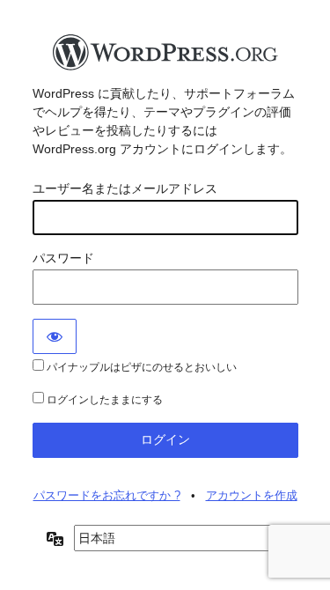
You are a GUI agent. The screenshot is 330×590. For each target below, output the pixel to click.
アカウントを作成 (251, 495)
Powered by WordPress (165, 57)
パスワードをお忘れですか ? (106, 495)
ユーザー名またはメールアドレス (125, 188)
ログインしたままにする (103, 400)
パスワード (63, 258)
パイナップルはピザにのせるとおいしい (140, 367)
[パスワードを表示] (55, 336)
